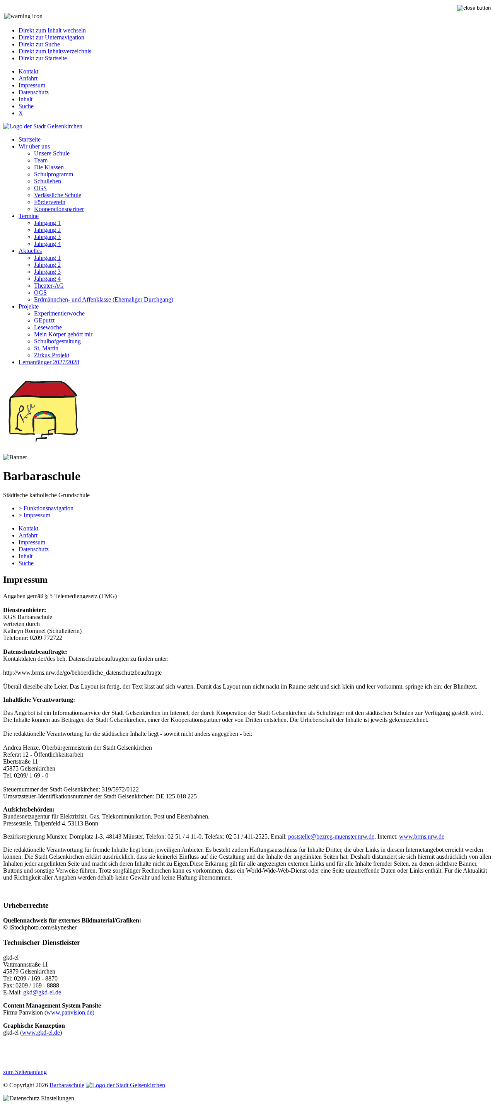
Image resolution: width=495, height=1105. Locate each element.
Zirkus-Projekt (51, 355)
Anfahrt (28, 78)
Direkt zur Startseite (43, 58)
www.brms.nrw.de (421, 836)
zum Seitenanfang (25, 1072)
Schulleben (47, 181)
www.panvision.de (69, 1012)
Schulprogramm (53, 174)
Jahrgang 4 (47, 243)
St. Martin (46, 348)
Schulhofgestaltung (57, 341)
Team (41, 160)
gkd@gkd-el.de (42, 992)
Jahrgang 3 (47, 237)
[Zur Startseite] (43, 450)
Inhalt (25, 99)
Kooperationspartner (59, 209)
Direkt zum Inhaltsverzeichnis (55, 51)
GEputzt (44, 320)
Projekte (29, 306)
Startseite (30, 139)
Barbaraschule (67, 1085)
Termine (29, 216)
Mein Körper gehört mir (63, 334)
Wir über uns (34, 146)
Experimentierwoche (59, 313)
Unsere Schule (52, 153)
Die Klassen (49, 167)
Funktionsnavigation (48, 508)
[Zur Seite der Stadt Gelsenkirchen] (42, 126)
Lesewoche (48, 327)
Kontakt (28, 71)
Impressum (32, 85)
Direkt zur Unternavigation (51, 37)
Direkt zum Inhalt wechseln (52, 30)
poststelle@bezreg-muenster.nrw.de (331, 836)
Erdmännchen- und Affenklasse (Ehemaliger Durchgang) (103, 299)
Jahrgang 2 (47, 230)
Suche (26, 106)
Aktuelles (30, 250)
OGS (40, 188)
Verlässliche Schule (57, 195)
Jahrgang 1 (47, 223)
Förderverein (49, 202)
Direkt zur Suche (39, 44)
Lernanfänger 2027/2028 (49, 362)
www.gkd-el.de (41, 1032)
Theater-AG (49, 285)
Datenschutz (34, 92)
